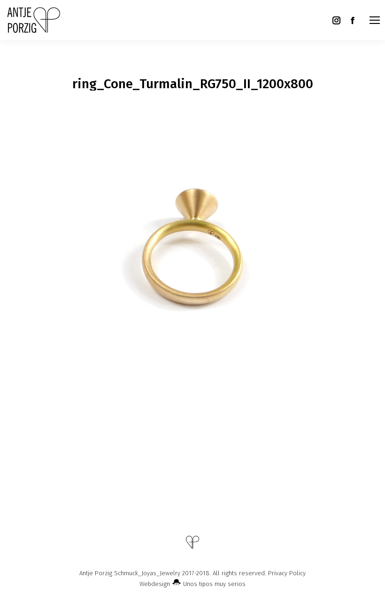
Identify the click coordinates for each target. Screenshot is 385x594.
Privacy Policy (287, 573)
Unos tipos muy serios (213, 583)
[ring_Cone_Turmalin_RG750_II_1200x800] (192, 247)
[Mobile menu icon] (374, 20)
